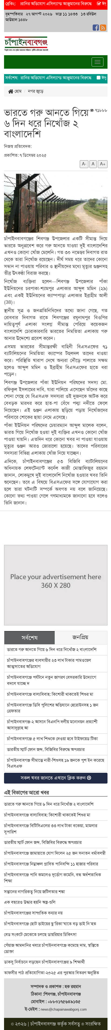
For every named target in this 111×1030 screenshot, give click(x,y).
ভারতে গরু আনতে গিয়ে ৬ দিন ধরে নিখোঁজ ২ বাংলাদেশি (51, 649)
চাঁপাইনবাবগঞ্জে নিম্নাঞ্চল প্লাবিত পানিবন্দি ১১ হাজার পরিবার (51, 864)
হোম (17, 91)
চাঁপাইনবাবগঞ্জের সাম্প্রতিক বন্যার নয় (33, 913)
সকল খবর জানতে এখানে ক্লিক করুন (54, 778)
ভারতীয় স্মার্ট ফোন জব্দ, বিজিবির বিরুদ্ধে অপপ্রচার (46, 749)
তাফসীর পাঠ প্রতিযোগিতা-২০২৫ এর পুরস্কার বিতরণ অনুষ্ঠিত (51, 973)
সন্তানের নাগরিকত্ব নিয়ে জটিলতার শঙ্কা (34, 892)
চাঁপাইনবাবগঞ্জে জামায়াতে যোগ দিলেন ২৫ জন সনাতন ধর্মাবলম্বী (55, 853)
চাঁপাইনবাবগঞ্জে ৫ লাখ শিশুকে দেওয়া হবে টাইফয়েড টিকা (52, 739)
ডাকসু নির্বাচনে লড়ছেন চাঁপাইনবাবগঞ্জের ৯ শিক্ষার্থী (44, 962)
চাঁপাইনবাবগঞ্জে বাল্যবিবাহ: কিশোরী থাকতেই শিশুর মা (50, 694)
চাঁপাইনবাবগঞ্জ (43, 1024)
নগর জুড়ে (35, 91)
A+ (102, 164)
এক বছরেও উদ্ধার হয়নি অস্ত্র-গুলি (30, 902)
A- (84, 164)
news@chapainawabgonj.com (64, 1009)
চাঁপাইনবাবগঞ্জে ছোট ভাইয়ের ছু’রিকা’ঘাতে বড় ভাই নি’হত (50, 924)
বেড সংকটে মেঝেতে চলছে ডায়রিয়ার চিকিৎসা (40, 934)
